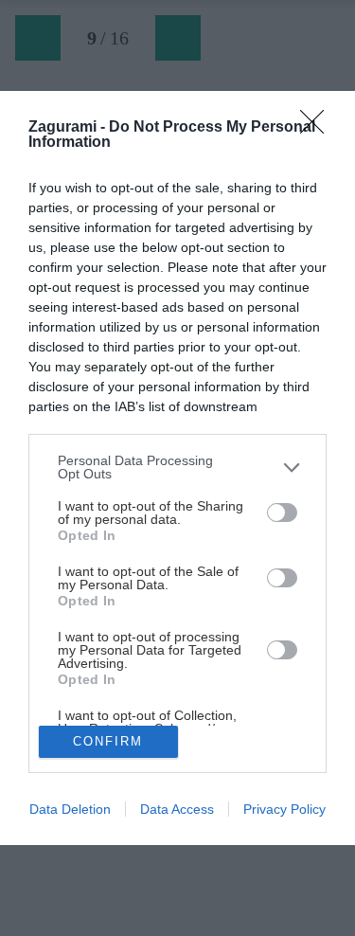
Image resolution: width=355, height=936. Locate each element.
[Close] (318, 128)
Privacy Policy (284, 809)
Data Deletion (70, 809)
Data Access (177, 809)
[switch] (282, 512)
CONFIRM (108, 741)
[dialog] (177, 467)
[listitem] (177, 467)
